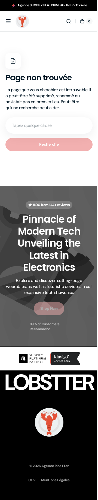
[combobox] (46, 125)
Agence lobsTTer (53, 465)
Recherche (47, 144)
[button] (8, 21)
